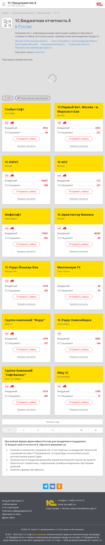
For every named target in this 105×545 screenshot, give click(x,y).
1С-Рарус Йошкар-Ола (21, 267)
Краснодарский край (26, 44)
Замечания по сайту (11, 514)
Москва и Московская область (31, 40)
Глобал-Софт (14, 109)
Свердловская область (53, 44)
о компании (39, 534)
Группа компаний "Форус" (25, 320)
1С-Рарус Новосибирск (74, 320)
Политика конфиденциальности (17, 511)
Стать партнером (10, 507)
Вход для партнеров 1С (13, 500)
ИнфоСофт (13, 214)
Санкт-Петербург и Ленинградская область (74, 40)
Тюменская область (79, 44)
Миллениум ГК (68, 267)
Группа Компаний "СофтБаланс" (19, 373)
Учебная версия (9, 504)
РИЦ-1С (62, 373)
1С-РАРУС (11, 162)
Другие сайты (8, 517)
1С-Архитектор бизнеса (75, 214)
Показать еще (52, 422)
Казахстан (39, 52)
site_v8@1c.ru (70, 504)
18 (81, 430)
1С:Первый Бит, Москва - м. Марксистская (78, 109)
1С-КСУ (62, 162)
